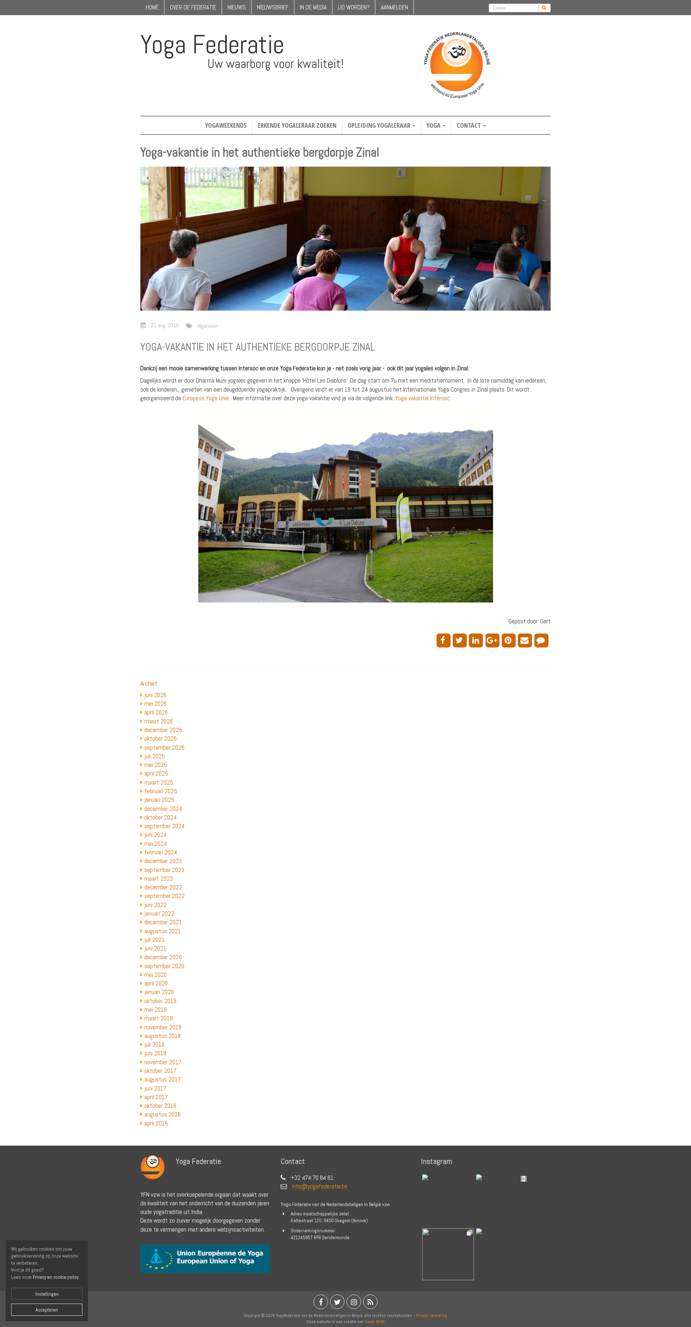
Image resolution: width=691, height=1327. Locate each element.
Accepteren (47, 1309)
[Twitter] (461, 640)
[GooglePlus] (493, 640)
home (152, 7)
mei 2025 (155, 765)
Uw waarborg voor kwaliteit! (275, 63)
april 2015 (156, 1123)
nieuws (236, 7)
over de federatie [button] (193, 7)
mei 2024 (155, 844)
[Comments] (542, 640)
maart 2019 (158, 1018)
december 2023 (163, 861)
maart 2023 (158, 879)
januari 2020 (159, 992)
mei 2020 (155, 975)
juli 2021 (154, 940)
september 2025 (164, 747)
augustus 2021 (162, 931)
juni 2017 (155, 1088)
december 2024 (163, 809)
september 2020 (164, 966)
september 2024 (164, 826)
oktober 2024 (160, 817)
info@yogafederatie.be (320, 1186)
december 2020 (163, 957)
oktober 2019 (160, 1001)
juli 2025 (154, 756)
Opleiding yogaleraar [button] (380, 125)
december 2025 (163, 730)
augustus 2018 (162, 1036)
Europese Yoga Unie (205, 398)
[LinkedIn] (477, 640)
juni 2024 (155, 835)
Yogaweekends (226, 125)
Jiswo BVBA (375, 1321)
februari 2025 (160, 791)
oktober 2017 (160, 1071)
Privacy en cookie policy (55, 1277)
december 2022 (163, 887)
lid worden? (354, 7)
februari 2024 (160, 852)
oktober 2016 (160, 1106)
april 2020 (156, 983)
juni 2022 (155, 905)
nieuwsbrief (273, 7)
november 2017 (162, 1062)
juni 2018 (155, 1053)
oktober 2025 (160, 739)
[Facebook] (445, 640)
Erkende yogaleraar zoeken (297, 125)
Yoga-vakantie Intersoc (422, 398)
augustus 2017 (162, 1079)
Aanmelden (394, 7)
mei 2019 (155, 1010)
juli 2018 (154, 1044)
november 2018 (162, 1027)
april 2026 (156, 712)
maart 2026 (158, 721)
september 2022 (164, 896)
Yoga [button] (434, 125)
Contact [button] (469, 125)
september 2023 (164, 870)
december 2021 (163, 922)
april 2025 (156, 773)
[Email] (526, 640)
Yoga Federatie (212, 44)
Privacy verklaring (431, 1315)
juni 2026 (155, 695)
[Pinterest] (510, 640)
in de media (313, 7)
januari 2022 (159, 913)
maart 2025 (158, 782)
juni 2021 (155, 948)
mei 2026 (155, 704)
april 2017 (156, 1097)
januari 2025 (159, 800)
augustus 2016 (162, 1114)
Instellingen (47, 1294)
